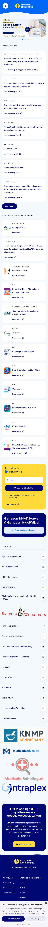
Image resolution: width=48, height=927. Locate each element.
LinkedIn (22, 893)
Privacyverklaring (8, 888)
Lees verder (41, 914)
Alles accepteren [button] (13, 919)
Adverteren (23, 883)
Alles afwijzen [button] (36, 919)
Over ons (23, 897)
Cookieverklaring (8, 883)
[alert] (24, 914)
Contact (22, 888)
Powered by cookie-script (24, 924)
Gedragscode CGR (9, 893)
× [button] (46, 903)
